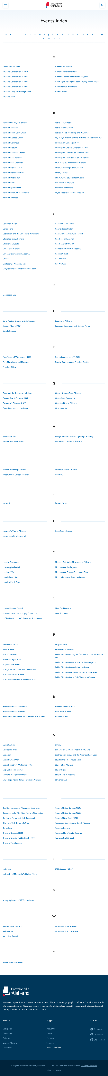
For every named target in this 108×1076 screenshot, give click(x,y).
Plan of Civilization (10, 654)
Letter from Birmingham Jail (14, 536)
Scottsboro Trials (10, 749)
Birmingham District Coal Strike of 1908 (71, 152)
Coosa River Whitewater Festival (69, 233)
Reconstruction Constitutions (15, 706)
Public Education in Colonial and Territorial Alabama (76, 672)
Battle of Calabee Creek (13, 137)
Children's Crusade (11, 243)
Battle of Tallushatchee (64, 122)
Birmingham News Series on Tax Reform (72, 157)
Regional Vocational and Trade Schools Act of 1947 (24, 716)
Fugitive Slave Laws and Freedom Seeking (72, 362)
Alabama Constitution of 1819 (15, 71)
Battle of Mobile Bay (11, 177)
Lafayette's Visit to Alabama (14, 531)
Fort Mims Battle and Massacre (16, 362)
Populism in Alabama (11, 664)
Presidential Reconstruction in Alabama (19, 679)
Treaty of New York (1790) (66, 818)
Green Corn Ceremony (65, 398)
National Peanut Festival (13, 608)
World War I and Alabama (66, 926)
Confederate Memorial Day (14, 264)
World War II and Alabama (66, 931)
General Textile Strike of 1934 (15, 398)
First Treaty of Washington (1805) (17, 357)
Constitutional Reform (64, 223)
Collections (7, 1033)
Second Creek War (11, 759)
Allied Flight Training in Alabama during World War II (77, 81)
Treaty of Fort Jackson (12, 843)
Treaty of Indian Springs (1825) (68, 813)
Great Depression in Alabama (15, 408)
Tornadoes (7, 828)
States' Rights (60, 769)
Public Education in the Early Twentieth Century (75, 677)
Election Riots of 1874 (12, 326)
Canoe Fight (8, 229)
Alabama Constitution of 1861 (15, 76)
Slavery (58, 745)
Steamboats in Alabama (65, 774)
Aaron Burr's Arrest (11, 66)
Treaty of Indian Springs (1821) (68, 808)
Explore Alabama (10, 1042)
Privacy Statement (54, 1070)
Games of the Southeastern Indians (17, 393)
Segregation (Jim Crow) (13, 769)
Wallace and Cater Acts (12, 926)
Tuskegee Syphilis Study (65, 838)
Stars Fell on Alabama (64, 765)
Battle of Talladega (10, 197)
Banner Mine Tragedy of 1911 (15, 122)
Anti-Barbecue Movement (66, 86)
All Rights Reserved (89, 1065)
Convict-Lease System (64, 229)
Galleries (6, 1038)
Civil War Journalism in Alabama (16, 253)
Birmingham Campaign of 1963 (67, 142)
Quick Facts (7, 1047)
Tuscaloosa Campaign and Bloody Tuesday (72, 823)
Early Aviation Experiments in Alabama (19, 321)
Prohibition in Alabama (64, 649)
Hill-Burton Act (9, 436)
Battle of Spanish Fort (12, 187)
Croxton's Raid (61, 253)
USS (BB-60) (64, 869)
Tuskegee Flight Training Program (68, 833)
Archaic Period (61, 91)
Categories (7, 1028)
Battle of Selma (9, 182)
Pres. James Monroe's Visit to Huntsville (19, 669)
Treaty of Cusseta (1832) (13, 833)
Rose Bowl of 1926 (63, 711)
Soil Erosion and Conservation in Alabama (72, 749)
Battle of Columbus (11, 142)
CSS (60, 258)
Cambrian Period (10, 223)
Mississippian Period (11, 567)
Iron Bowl (59, 474)
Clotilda (6, 258)
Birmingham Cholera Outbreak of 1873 (71, 147)
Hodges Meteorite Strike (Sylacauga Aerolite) (74, 436)
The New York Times (16, 823)
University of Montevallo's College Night (20, 874)
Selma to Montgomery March (15, 774)
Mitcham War (8, 572)
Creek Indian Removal (64, 239)
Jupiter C (6, 503)
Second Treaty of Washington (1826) (18, 765)
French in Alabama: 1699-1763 (67, 357)
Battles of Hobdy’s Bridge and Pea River (71, 132)
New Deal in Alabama (64, 608)
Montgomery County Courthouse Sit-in (71, 572)
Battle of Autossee (10, 127)
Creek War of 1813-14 (64, 243)
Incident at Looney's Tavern (14, 469)
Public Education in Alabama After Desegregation (75, 662)
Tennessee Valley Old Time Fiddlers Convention (23, 813)
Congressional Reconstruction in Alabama (20, 268)
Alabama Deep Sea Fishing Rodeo (17, 91)
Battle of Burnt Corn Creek (14, 132)
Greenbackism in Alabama (66, 403)
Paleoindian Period (10, 644)
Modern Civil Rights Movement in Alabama (73, 562)
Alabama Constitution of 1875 (15, 81)
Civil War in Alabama (11, 248)
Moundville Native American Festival (70, 577)
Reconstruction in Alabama (14, 711)
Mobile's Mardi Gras (11, 582)
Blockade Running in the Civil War (69, 167)
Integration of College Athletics (16, 474)
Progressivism (61, 644)
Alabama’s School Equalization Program (71, 76)
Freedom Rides (9, 367)
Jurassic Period (61, 503)
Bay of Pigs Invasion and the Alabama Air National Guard (79, 137)
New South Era (61, 613)
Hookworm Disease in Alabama (68, 441)
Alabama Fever (9, 96)
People (49, 1033)
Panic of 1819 (8, 649)
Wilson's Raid (8, 931)
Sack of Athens (9, 745)
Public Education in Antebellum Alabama (72, 667)
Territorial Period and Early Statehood (19, 818)
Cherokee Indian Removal (13, 239)
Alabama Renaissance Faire (66, 71)
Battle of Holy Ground (12, 167)
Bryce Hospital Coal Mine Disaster (69, 192)
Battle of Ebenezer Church (14, 152)
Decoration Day (9, 295)
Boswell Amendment (64, 187)
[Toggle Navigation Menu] (5, 5)
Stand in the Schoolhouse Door (68, 759)
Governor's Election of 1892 (14, 403)
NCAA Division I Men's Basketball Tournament (22, 618)
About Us (51, 1028)
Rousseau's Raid (61, 716)
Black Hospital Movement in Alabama (70, 162)
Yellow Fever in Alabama (13, 962)
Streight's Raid (61, 780)
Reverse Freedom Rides (65, 706)
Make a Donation (54, 1047)
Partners (50, 1038)
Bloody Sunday (61, 172)
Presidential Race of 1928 (13, 674)
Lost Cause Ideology (63, 531)
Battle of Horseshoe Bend (13, 172)
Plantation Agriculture (12, 659)
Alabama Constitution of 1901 (15, 86)
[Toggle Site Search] (102, 5)
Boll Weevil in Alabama (64, 182)
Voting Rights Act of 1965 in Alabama (18, 900)
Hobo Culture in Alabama (13, 441)
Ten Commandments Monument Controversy (22, 808)
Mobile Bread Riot (10, 577)
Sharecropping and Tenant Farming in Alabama (22, 780)
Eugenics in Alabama (63, 321)
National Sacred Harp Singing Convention (20, 613)
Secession (7, 755)
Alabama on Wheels (63, 66)
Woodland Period (10, 936)
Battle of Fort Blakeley (12, 157)
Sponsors (50, 1042)
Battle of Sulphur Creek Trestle (16, 192)
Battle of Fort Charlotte (13, 162)
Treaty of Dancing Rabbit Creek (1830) (19, 838)
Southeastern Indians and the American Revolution (76, 755)
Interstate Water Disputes (66, 469)
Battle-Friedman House (65, 127)
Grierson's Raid (61, 408)
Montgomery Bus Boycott (66, 567)
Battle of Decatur (10, 147)
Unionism (7, 869)
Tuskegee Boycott (62, 828)
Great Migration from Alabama (68, 393)
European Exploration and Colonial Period (72, 326)
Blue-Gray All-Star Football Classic (69, 177)
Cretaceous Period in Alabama (68, 248)
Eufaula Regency (9, 331)
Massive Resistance (11, 562)
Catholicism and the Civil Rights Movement (21, 233)
